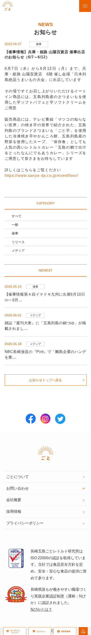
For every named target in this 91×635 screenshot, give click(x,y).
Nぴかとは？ (41, 609)
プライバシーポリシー (25, 523)
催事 (15, 233)
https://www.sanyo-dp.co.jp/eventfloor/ (41, 176)
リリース (18, 242)
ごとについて (17, 477)
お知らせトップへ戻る (45, 380)
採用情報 (13, 511)
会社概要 (13, 500)
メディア (18, 250)
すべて (16, 216)
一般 (15, 225)
